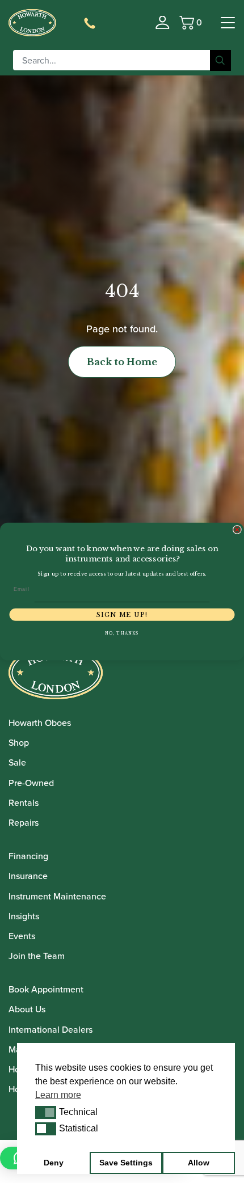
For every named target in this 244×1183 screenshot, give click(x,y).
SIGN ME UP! (122, 614)
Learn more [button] (58, 1095)
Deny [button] (54, 1162)
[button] (45, 1112)
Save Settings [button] (126, 1162)
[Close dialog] (237, 529)
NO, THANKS (122, 633)
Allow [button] (198, 1162)
